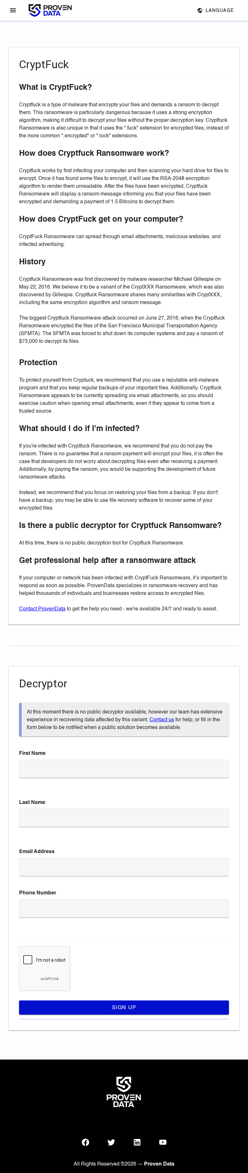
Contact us (162, 719)
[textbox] (124, 769)
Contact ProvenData (42, 609)
